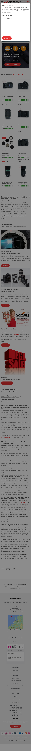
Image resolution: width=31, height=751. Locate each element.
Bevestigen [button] (7, 38)
